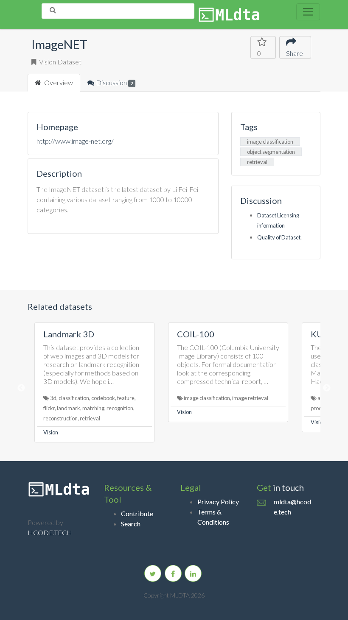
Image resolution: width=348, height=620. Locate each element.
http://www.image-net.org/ (75, 141)
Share (294, 53)
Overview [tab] (58, 82)
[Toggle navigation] (308, 11)
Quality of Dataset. (279, 237)
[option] (94, 382)
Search (130, 524)
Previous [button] (21, 388)
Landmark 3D (68, 334)
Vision (50, 432)
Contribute (137, 513)
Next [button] (327, 388)
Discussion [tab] (114, 82)
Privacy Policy (218, 502)
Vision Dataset (59, 62)
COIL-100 (195, 334)
